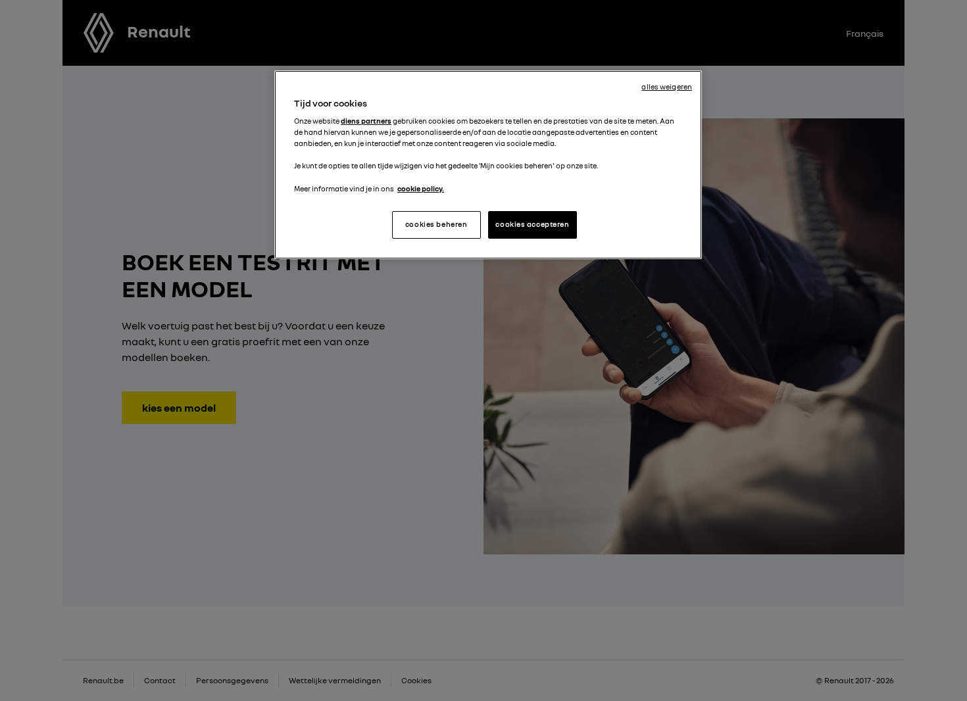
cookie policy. (420, 188)
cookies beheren (436, 224)
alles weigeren (666, 86)
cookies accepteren (532, 224)
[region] (488, 164)
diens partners (366, 121)
